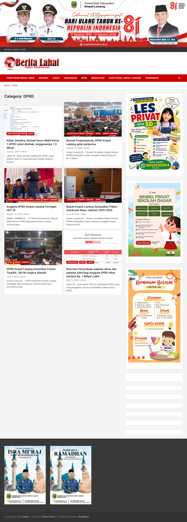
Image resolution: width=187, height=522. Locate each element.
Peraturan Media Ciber (20, 78)
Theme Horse (48, 516)
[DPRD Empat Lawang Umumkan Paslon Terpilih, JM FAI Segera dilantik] (33, 248)
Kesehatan (97, 78)
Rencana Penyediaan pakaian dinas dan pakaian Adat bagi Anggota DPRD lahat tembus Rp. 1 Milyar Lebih (91, 272)
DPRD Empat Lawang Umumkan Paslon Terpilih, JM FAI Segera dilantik (31, 270)
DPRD (84, 78)
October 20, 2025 (74, 148)
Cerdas (25, 516)
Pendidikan (152, 78)
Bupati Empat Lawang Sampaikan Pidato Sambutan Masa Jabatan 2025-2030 (91, 208)
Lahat (56, 78)
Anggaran (70, 78)
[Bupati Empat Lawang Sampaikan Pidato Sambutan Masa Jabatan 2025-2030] (93, 185)
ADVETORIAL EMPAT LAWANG (125, 78)
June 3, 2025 (12, 277)
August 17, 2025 (14, 214)
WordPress (83, 516)
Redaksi (43, 78)
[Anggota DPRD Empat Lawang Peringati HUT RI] (33, 185)
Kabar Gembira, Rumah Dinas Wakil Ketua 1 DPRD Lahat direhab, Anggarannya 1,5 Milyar (33, 144)
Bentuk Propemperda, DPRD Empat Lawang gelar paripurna (88, 142)
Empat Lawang (110, 134)
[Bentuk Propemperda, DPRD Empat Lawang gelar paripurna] (93, 119)
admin (24, 151)
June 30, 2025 (72, 214)
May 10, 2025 (72, 280)
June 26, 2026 (13, 151)
